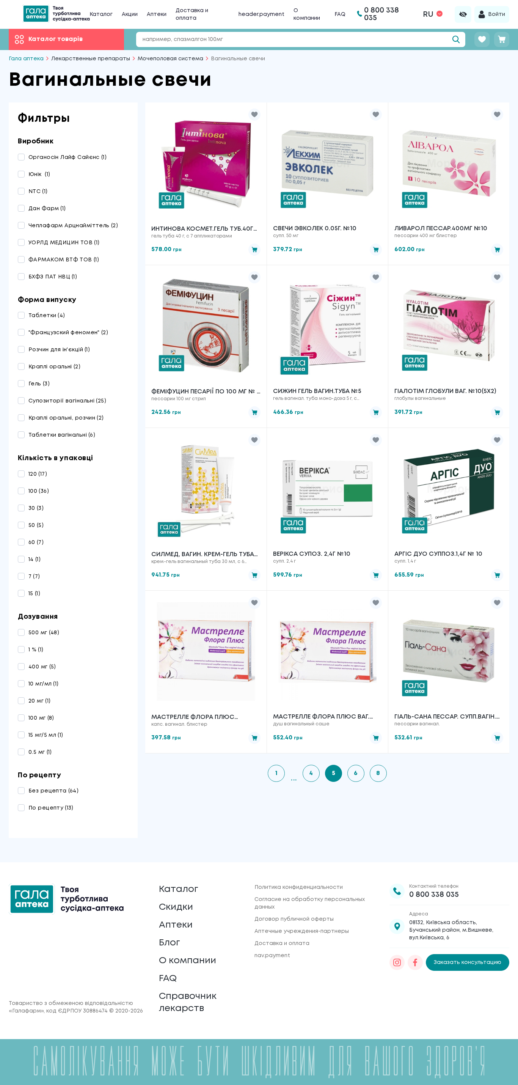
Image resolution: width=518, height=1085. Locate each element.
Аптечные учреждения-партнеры (301, 931)
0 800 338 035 (434, 894)
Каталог (101, 14)
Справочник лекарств (188, 1002)
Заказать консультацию (467, 962)
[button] (254, 114)
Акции (130, 14)
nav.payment (272, 955)
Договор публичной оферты (294, 919)
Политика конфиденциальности (298, 887)
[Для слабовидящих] (463, 14)
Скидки (176, 907)
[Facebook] (415, 962)
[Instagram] (397, 962)
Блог (169, 943)
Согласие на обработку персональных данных (309, 903)
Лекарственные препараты (90, 59)
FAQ (339, 14)
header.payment (261, 14)
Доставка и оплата (281, 943)
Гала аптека (26, 59)
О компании (187, 961)
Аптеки (156, 14)
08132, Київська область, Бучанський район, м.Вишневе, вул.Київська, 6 (451, 930)
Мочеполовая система (170, 59)
